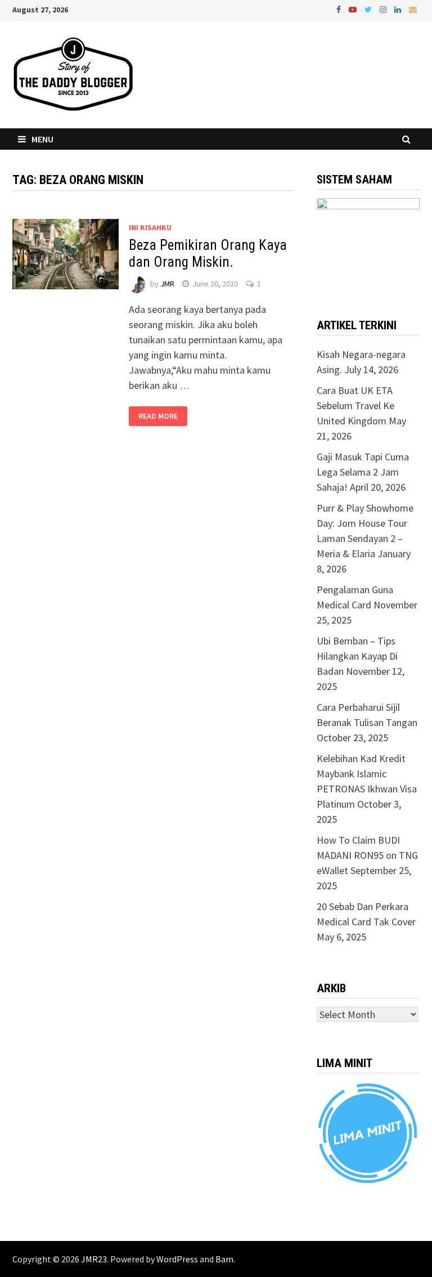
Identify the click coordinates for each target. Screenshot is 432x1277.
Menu (42, 139)
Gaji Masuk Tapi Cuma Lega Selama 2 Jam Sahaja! (363, 472)
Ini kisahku (150, 227)
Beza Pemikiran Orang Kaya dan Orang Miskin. (208, 253)
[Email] (413, 8)
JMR (167, 284)
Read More (158, 416)
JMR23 (94, 1259)
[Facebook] (340, 8)
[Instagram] (384, 8)
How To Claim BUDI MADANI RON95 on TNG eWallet (367, 855)
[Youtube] (354, 8)
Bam (224, 1259)
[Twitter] (369, 8)
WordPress (177, 1259)
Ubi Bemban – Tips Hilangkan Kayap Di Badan (357, 656)
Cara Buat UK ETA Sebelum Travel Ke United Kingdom (355, 405)
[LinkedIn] (399, 8)
